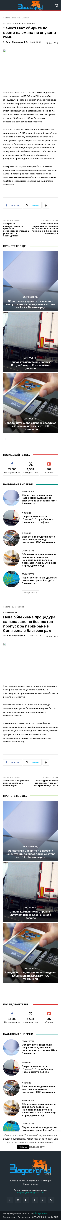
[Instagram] (18, 1200)
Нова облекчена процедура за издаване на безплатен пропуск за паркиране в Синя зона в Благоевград (45, 228)
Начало (6, 17)
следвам (30, 462)
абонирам (49, 462)
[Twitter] (51, 1200)
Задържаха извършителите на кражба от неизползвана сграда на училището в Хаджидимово (16, 229)
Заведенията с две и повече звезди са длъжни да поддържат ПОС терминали (30, 426)
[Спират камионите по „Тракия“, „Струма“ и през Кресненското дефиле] (30, 342)
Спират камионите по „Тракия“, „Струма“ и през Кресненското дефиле (30, 365)
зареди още (29, 592)
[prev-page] (5, 439)
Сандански (28, 23)
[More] (46, 205)
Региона (16, 17)
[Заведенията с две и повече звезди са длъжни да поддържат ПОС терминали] (30, 403)
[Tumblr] (43, 1200)
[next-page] (10, 439)
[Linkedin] (26, 1200)
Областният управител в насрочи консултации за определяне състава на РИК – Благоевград (30, 304)
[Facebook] (10, 1200)
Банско (25, 17)
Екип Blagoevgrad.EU (17, 42)
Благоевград (30, 297)
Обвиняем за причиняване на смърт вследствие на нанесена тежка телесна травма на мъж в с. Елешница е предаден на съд (39, 560)
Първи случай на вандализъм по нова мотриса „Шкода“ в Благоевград (39, 580)
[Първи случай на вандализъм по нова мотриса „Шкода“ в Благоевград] (11, 579)
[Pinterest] (35, 1200)
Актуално (30, 358)
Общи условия (40, 1213)
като (12, 462)
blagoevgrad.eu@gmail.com (30, 1192)
